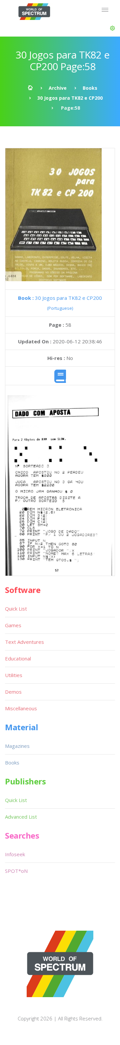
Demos (13, 691)
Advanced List (21, 816)
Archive (58, 88)
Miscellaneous (21, 708)
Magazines (17, 746)
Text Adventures (24, 642)
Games (13, 625)
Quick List (16, 608)
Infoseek (15, 854)
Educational (18, 658)
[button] (112, 28)
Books (90, 88)
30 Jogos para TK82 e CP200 (70, 98)
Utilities (13, 675)
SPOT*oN (16, 871)
